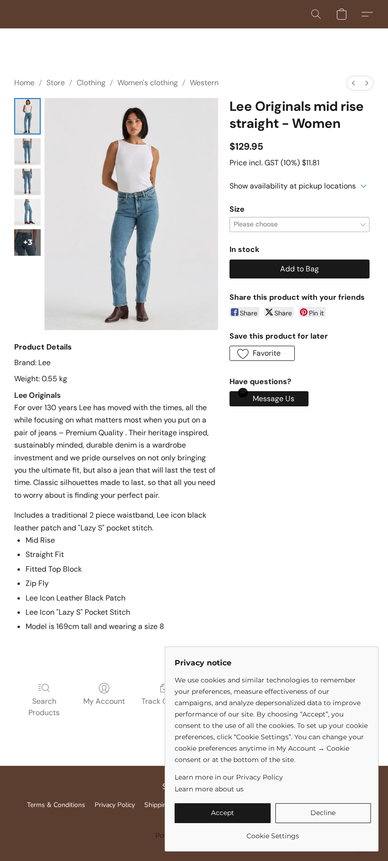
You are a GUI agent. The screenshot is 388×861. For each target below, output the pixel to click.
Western (204, 83)
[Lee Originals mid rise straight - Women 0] (27, 116)
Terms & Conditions (56, 804)
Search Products (44, 707)
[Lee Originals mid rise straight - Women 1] (27, 151)
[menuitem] (353, 83)
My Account (104, 701)
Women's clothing (147, 83)
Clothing (91, 83)
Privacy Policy (115, 804)
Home (24, 83)
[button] (316, 14)
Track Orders (163, 701)
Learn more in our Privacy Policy (229, 777)
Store (55, 83)
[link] (273, 832)
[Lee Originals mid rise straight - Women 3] (27, 212)
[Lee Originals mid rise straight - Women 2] (27, 182)
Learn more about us (209, 789)
